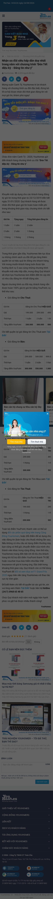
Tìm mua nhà (16, 441)
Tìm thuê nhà (37, 441)
